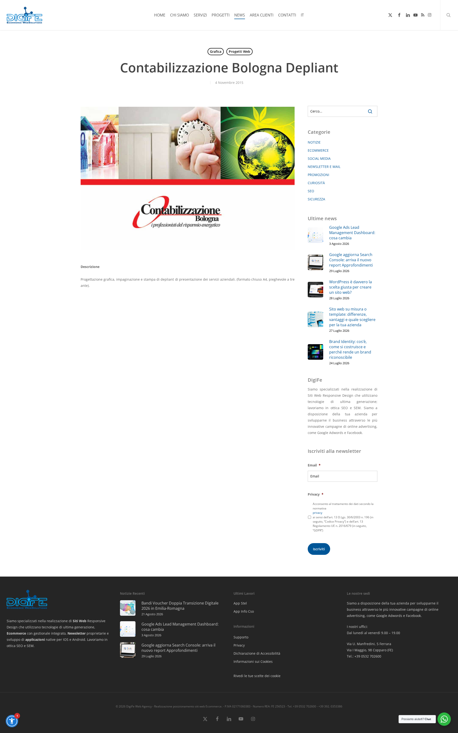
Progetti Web (239, 51)
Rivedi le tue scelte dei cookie (257, 676)
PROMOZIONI (318, 174)
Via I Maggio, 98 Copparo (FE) (370, 650)
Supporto (241, 637)
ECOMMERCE (318, 150)
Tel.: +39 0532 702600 (364, 656)
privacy (317, 513)
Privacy (239, 645)
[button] (12, 721)
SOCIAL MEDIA (319, 158)
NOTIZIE (314, 142)
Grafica (215, 51)
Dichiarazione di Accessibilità (257, 653)
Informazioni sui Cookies (253, 661)
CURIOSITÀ (316, 183)
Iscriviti (319, 549)
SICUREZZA (316, 199)
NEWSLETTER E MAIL (324, 166)
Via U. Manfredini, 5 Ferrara (369, 644)
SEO (311, 191)
